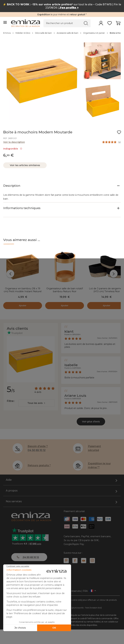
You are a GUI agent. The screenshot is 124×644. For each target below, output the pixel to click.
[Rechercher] (86, 23)
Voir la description (14, 142)
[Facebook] (75, 560)
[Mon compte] (101, 24)
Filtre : (11, 401)
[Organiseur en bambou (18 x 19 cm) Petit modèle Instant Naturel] (22, 267)
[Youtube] (83, 560)
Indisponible (11, 148)
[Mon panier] (118, 24)
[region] (62, 34)
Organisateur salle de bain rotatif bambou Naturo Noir (64, 290)
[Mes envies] (109, 24)
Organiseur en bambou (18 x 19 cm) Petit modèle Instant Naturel (22, 290)
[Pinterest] (66, 560)
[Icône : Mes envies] (119, 132)
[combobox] (36, 403)
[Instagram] (92, 560)
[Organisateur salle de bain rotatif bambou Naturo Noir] (64, 267)
